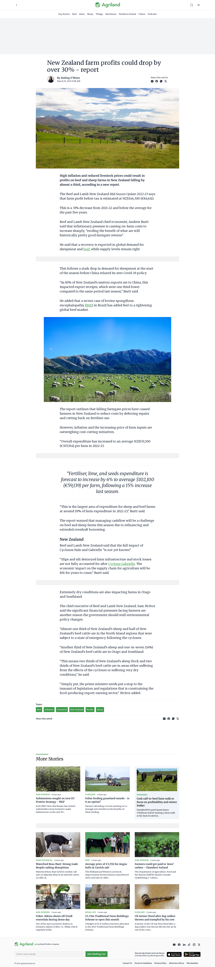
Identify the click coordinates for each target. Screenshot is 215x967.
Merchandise (192, 963)
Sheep (90, 14)
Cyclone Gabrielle (121, 564)
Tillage (99, 14)
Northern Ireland (127, 14)
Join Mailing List (96, 954)
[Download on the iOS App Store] (174, 954)
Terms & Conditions (143, 963)
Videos (141, 14)
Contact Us (127, 963)
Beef (74, 14)
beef (86, 249)
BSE (89, 305)
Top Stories (64, 14)
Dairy (82, 14)
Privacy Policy (160, 963)
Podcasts (152, 14)
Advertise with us (176, 963)
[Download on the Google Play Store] (192, 954)
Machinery (110, 14)
